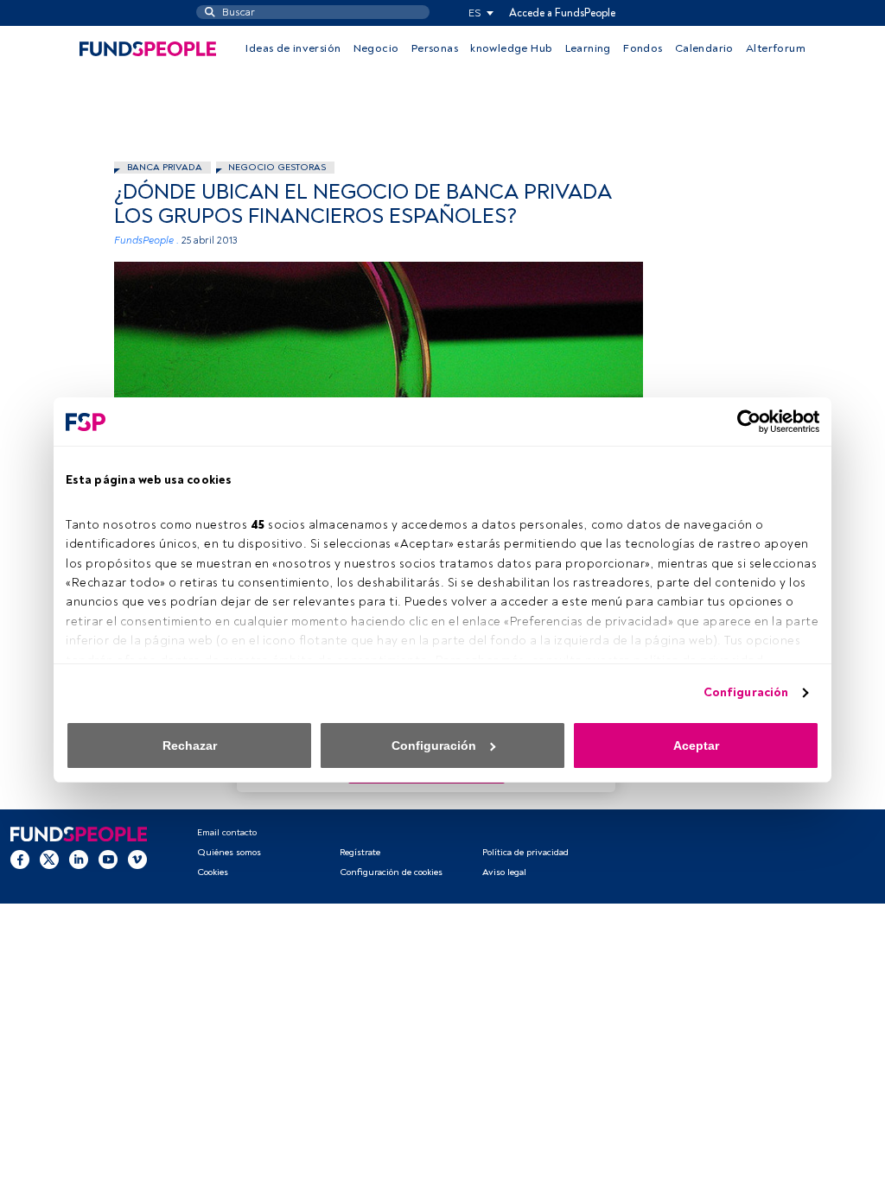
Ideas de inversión (293, 48)
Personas (434, 48)
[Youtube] (108, 858)
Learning (588, 48)
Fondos (642, 48)
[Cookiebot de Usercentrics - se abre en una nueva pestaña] (743, 421)
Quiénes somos (229, 852)
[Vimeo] (137, 858)
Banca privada (164, 167)
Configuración (746, 692)
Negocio (376, 48)
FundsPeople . (146, 240)
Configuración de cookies (391, 872)
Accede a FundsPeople (562, 13)
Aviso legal (504, 872)
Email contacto (227, 832)
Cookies (212, 872)
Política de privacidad (525, 852)
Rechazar (189, 745)
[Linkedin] (78, 858)
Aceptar (696, 745)
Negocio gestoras (277, 167)
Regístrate (360, 852)
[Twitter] (49, 858)
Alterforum (775, 48)
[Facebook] (19, 858)
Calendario (704, 48)
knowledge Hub (511, 48)
